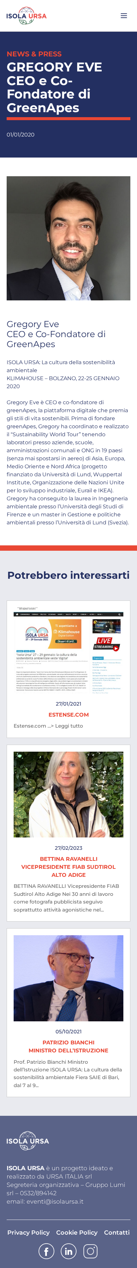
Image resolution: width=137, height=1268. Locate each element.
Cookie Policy (76, 1232)
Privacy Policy (28, 1232)
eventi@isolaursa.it (55, 1201)
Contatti (117, 1232)
